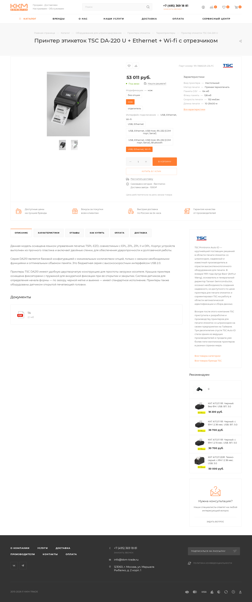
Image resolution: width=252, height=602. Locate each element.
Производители (22, 554)
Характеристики (48, 233)
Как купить (97, 233)
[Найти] (148, 6)
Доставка (141, 233)
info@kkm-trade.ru (126, 559)
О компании (19, 548)
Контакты (50, 554)
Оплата (119, 233)
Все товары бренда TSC (208, 360)
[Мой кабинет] (203, 7)
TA (29, 313)
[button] (248, 579)
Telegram (23, 565)
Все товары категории (207, 355)
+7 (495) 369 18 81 (175, 5)
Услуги (42, 548)
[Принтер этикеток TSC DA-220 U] (68, 104)
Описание (21, 233)
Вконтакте (14, 565)
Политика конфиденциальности (212, 563)
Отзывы (75, 233)
